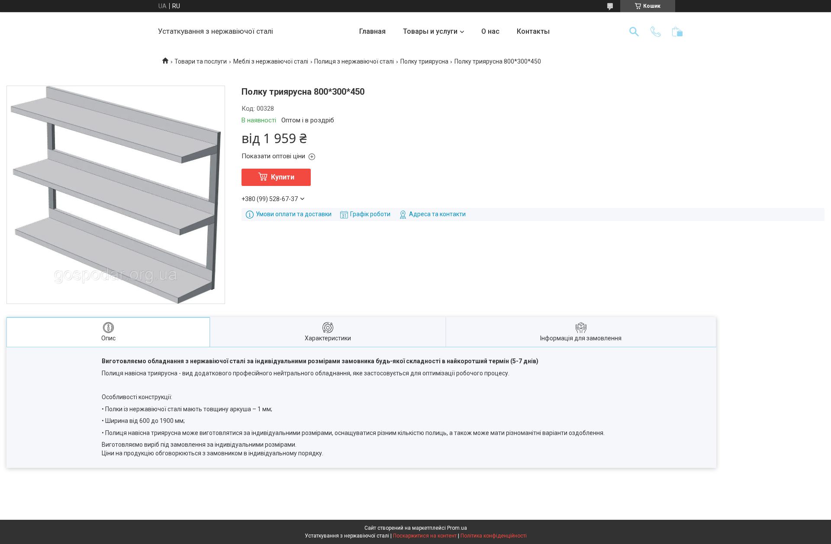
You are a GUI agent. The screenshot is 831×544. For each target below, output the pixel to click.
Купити (282, 177)
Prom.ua (457, 528)
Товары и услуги (430, 31)
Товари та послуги (200, 61)
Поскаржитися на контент (425, 536)
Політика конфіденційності (494, 536)
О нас (490, 31)
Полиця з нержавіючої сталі (354, 61)
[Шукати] (634, 31)
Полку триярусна (424, 61)
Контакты (533, 31)
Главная (372, 31)
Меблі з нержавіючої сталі (270, 61)
